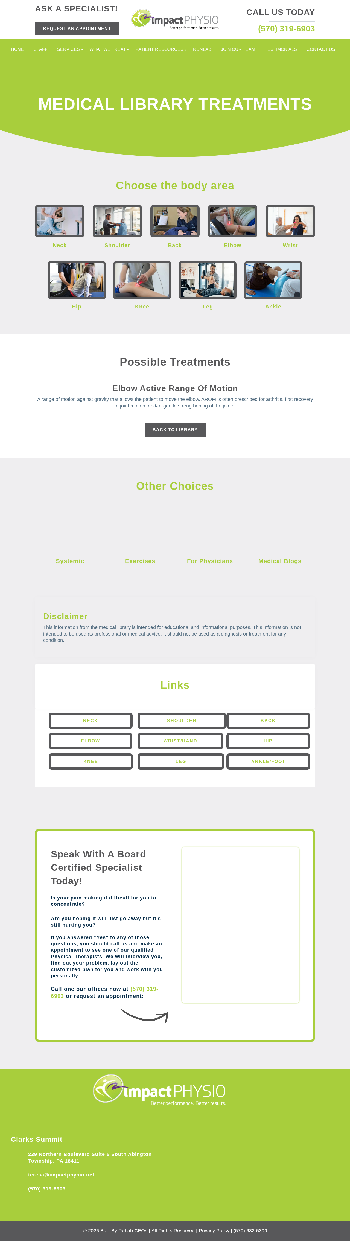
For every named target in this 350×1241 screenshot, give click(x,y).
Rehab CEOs (132, 1230)
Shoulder (182, 720)
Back (268, 720)
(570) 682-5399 (250, 1230)
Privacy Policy (214, 1230)
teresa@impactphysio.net (61, 1175)
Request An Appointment (77, 28)
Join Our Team (238, 50)
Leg (181, 761)
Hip (268, 741)
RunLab (202, 50)
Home (17, 50)
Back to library (175, 429)
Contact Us (321, 50)
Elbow (90, 741)
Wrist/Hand (180, 741)
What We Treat (107, 50)
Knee (90, 761)
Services (68, 50)
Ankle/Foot (268, 761)
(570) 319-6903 (47, 1189)
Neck (90, 720)
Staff (41, 50)
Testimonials (281, 50)
